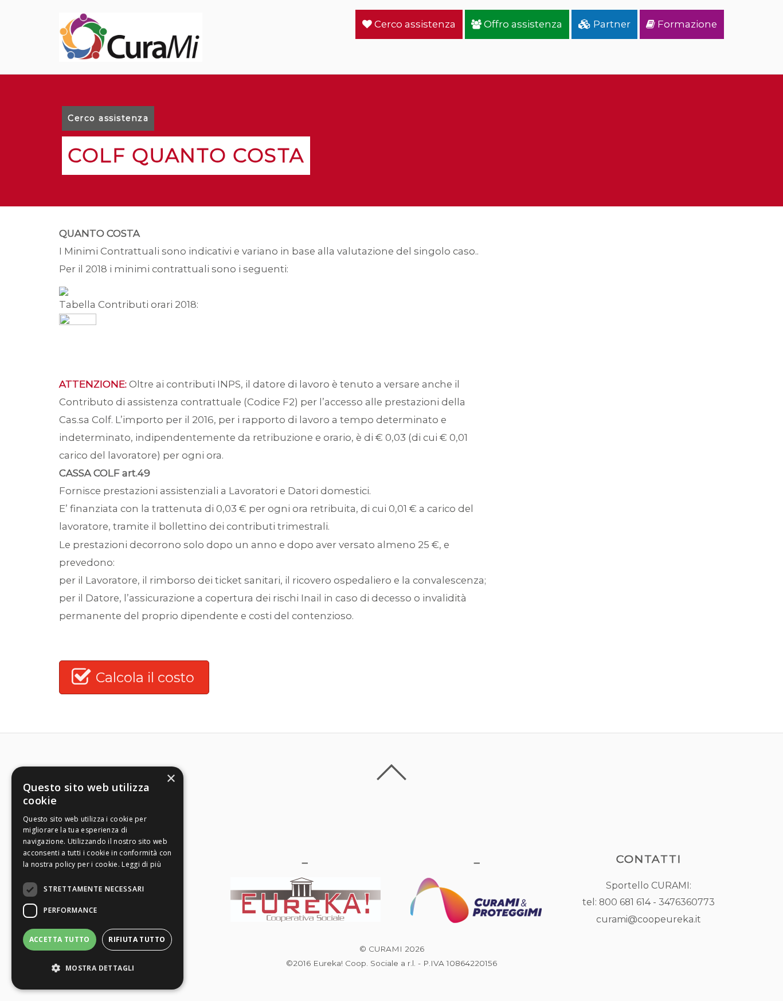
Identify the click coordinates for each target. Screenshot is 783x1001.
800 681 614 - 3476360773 (657, 902)
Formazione (686, 24)
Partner (611, 24)
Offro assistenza (521, 24)
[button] (97, 968)
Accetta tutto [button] (59, 939)
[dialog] (97, 878)
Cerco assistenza (414, 24)
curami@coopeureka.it (648, 919)
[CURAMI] (130, 55)
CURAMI (385, 948)
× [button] (170, 779)
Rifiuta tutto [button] (136, 939)
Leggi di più (141, 864)
